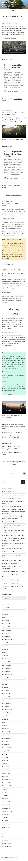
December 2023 (6, 700)
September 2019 (7, 811)
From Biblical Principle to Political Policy (13, 495)
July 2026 (5, 611)
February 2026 (6, 623)
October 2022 (6, 744)
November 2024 (6, 668)
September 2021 (7, 786)
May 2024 (5, 684)
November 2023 (6, 703)
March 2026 (5, 620)
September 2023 (7, 709)
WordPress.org (6, 846)
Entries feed (5, 840)
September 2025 (7, 639)
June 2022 (5, 757)
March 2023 (5, 728)
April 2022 (5, 763)
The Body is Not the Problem (10, 522)
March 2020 (5, 798)
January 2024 (6, 697)
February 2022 (6, 770)
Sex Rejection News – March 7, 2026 (12, 560)
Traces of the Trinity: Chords (10, 583)
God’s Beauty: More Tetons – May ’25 (12, 552)
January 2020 (6, 802)
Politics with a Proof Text (9, 492)
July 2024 (5, 681)
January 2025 (6, 662)
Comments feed (6, 843)
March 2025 (5, 658)
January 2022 (6, 773)
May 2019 (5, 821)
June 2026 (5, 614)
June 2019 (5, 817)
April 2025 (5, 655)
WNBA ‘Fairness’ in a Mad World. (11, 498)
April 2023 (5, 725)
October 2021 (6, 782)
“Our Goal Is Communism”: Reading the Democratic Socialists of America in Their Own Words (13, 511)
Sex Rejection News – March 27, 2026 (12, 548)
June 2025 (5, 649)
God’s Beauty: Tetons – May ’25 (10, 563)
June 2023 (5, 719)
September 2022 (7, 747)
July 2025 (5, 646)
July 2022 (5, 754)
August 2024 (6, 678)
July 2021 (4, 792)
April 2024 (5, 687)
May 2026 (5, 617)
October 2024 (6, 671)
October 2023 (6, 706)
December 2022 (6, 738)
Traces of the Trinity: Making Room (11, 580)
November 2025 (6, 633)
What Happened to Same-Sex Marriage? (13, 506)
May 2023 (5, 722)
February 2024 (6, 693)
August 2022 (5, 751)
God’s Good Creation (9, 3)
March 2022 (5, 767)
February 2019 (6, 827)
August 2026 (6, 608)
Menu (14, 10)
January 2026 (6, 627)
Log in (4, 837)
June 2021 (5, 795)
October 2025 (6, 636)
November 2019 (6, 805)
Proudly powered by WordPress (10, 857)
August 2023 (6, 712)
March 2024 (5, 690)
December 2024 (6, 665)
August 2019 (5, 814)
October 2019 (6, 808)
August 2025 (6, 643)
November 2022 (6, 741)
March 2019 (5, 824)
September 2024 (7, 674)
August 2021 (5, 789)
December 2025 (6, 630)
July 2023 (5, 716)
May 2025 (5, 652)
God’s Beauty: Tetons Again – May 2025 (13, 535)
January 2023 (6, 735)
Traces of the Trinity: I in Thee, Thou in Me (13, 571)
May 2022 (5, 760)
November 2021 (6, 779)
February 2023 (6, 732)
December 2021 (6, 776)
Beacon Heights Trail (9, 23)
